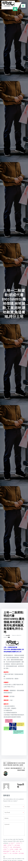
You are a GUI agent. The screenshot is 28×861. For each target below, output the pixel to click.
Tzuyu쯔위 (8, 635)
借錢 (9, 637)
